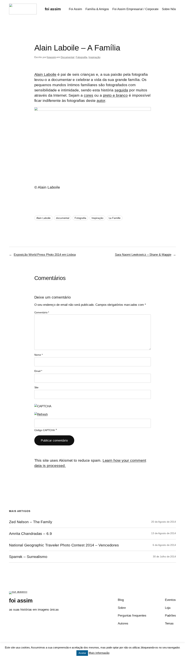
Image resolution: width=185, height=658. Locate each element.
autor (101, 100)
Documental (67, 57)
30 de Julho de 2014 (164, 556)
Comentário (41, 312)
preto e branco (115, 95)
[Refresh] (41, 414)
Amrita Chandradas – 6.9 (30, 533)
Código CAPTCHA (44, 430)
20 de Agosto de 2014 (163, 521)
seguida (121, 90)
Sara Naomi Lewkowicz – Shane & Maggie (143, 254)
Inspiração (94, 57)
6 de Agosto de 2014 (164, 545)
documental (62, 218)
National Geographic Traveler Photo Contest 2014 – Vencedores (64, 545)
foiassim (51, 57)
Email (38, 371)
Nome (38, 354)
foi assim (53, 9)
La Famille (115, 218)
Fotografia (81, 57)
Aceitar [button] (82, 653)
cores (88, 95)
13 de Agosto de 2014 (163, 533)
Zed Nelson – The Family (30, 522)
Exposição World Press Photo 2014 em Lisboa (45, 254)
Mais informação (99, 652)
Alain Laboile (45, 74)
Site (36, 387)
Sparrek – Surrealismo (28, 557)
